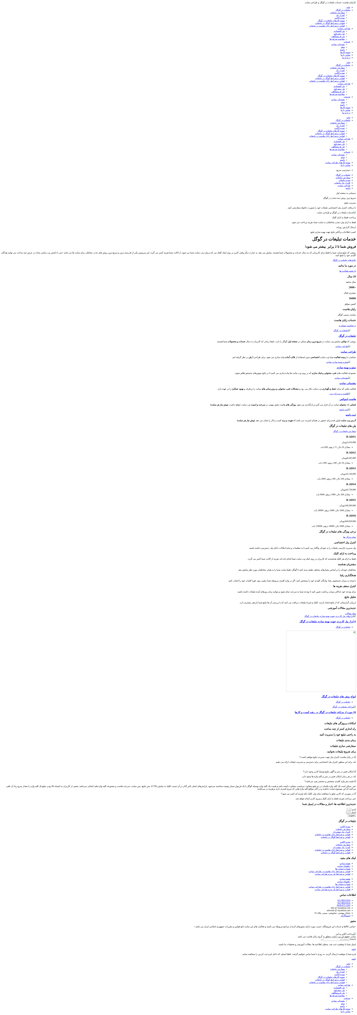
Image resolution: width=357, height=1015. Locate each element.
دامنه (342, 49)
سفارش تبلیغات (337, 12)
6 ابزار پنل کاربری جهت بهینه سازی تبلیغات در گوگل (327, 621)
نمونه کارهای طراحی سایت (337, 1009)
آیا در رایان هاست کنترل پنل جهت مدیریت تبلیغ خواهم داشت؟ (328, 757)
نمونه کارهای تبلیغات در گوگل (331, 20)
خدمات (347, 42)
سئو (343, 47)
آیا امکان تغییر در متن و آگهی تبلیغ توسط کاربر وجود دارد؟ (329, 771)
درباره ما (346, 57)
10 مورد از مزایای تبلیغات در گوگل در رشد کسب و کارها (325, 712)
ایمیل (353, 812)
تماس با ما (345, 55)
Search (353, 939)
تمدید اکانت (339, 18)
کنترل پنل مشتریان (341, 832)
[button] (178, 757)
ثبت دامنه (351, 414)
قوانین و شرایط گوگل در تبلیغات (330, 23)
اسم (353, 809)
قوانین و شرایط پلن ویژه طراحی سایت (332, 874)
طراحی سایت (344, 28)
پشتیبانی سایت (338, 44)
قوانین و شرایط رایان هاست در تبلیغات (327, 26)
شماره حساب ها (342, 869)
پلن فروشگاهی (338, 36)
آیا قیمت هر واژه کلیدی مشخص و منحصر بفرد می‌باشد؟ (330, 781)
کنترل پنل (340, 15)
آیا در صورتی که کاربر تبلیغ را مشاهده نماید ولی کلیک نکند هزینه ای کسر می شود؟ (318, 794)
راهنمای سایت (343, 866)
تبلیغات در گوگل (343, 10)
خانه (348, 7)
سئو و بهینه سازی (346, 367)
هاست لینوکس (348, 399)
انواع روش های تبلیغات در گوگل (338, 696)
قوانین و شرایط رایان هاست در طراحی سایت (329, 871)
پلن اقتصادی (339, 31)
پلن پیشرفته (339, 34)
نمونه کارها (345, 52)
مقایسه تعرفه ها (337, 39)
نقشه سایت (345, 863)
